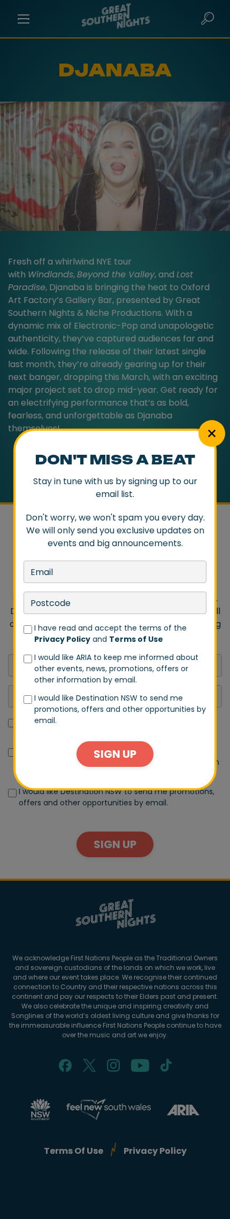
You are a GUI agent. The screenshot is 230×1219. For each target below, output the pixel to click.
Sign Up (115, 754)
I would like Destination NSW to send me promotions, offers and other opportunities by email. (120, 709)
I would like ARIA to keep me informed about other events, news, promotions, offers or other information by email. (116, 668)
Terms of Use (136, 639)
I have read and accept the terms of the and (110, 634)
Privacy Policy (62, 639)
